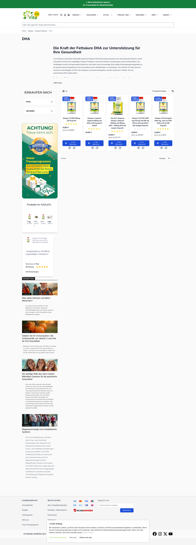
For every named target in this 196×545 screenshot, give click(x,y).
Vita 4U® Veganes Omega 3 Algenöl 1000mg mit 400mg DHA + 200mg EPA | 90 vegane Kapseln (117, 123)
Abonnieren (127, 510)
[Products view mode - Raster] (63, 91)
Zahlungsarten (27, 515)
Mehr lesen (58, 83)
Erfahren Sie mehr (86, 537)
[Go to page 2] (39, 231)
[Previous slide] (30, 222)
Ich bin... (106, 15)
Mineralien (140, 15)
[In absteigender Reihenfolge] (173, 91)
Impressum (52, 520)
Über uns (25, 520)
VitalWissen (26, 294)
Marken (166, 15)
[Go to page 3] (40, 231)
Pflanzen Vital (123, 15)
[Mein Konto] (65, 15)
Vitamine (75, 15)
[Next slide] (49, 222)
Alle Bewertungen (32, 272)
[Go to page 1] (37, 231)
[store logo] (31, 14)
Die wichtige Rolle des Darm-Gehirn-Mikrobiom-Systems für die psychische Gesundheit (39, 376)
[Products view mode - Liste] (66, 91)
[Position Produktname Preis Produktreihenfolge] (160, 91)
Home (24, 31)
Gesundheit (91, 15)
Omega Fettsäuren (41, 31)
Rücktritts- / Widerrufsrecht (57, 510)
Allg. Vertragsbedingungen (57, 505)
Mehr (154, 15)
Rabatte (25, 510)
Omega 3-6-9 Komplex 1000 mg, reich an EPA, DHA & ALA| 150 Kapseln (40, 240)
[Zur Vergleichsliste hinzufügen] (74, 148)
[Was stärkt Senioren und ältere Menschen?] (40, 289)
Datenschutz (52, 515)
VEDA (50, 15)
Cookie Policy (88, 532)
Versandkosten (27, 505)
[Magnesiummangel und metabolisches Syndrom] (40, 420)
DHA (50, 31)
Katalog (30, 31)
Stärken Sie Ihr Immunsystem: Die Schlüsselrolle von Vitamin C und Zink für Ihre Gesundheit (39, 338)
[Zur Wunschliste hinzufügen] (69, 148)
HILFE (55, 15)
